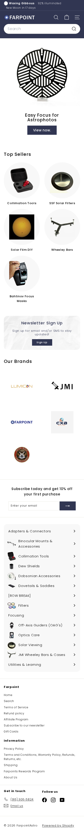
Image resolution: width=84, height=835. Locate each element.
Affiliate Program (16, 719)
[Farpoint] (22, 422)
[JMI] (62, 386)
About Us (10, 777)
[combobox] (42, 29)
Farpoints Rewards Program (24, 771)
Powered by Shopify (58, 825)
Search (9, 701)
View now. (42, 130)
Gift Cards (11, 731)
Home (8, 695)
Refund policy (14, 713)
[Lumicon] (22, 386)
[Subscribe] (68, 505)
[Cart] (66, 17)
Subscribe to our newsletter (24, 725)
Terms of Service (16, 707)
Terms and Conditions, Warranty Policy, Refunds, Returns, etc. (39, 757)
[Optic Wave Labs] (22, 454)
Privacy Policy (14, 749)
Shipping (10, 765)
